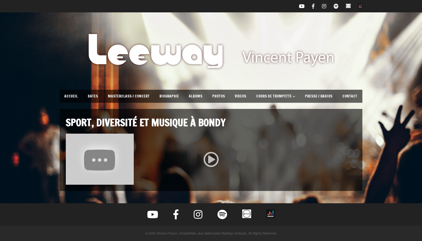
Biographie (169, 96)
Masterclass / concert (129, 96)
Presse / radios (318, 96)
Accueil (71, 96)
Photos (218, 96)
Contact (349, 96)
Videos (240, 96)
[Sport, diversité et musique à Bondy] (211, 159)
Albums (195, 96)
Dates (93, 96)
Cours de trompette (274, 96)
